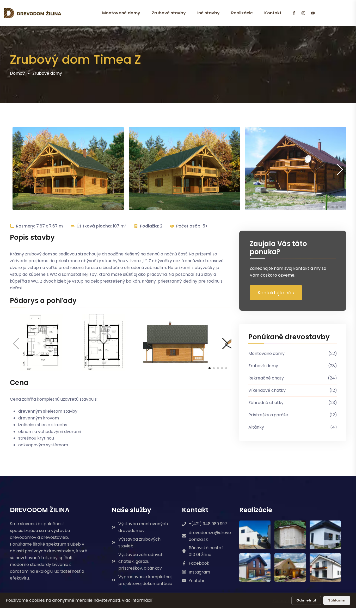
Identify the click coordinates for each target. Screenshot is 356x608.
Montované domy (121, 13)
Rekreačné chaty (292, 378)
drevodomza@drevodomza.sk (210, 536)
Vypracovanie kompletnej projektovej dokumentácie (145, 580)
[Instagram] (303, 13)
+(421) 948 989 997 (208, 524)
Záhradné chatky (292, 403)
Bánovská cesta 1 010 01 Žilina (206, 551)
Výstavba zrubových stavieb (139, 542)
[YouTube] (313, 13)
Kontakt (272, 13)
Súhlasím (336, 600)
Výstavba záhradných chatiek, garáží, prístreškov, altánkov (140, 561)
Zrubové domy (47, 73)
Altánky (292, 427)
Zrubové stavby (169, 13)
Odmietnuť (306, 600)
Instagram (199, 572)
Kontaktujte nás (276, 292)
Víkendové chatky (292, 390)
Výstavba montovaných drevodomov (143, 527)
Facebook (199, 563)
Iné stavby (208, 13)
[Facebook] (294, 13)
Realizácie (242, 13)
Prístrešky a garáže (292, 415)
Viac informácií (137, 600)
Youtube (197, 581)
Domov (17, 73)
